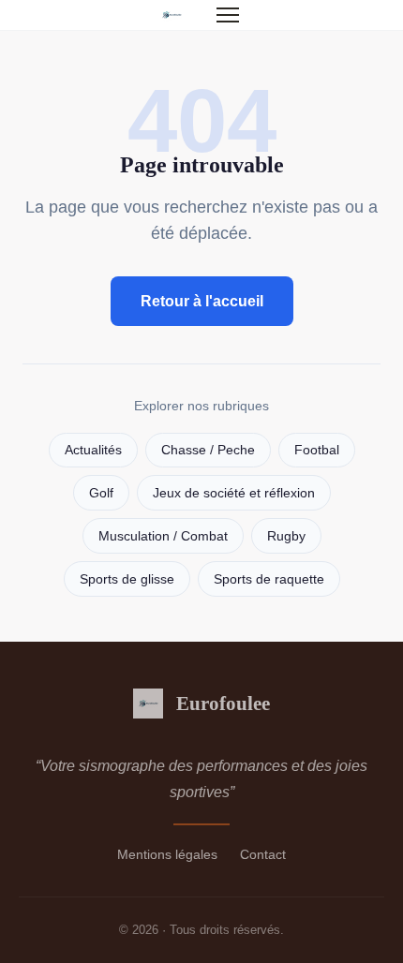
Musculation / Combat (163, 536)
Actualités (93, 450)
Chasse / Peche (208, 450)
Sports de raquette (269, 579)
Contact (263, 854)
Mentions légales (167, 854)
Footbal (316, 450)
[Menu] (227, 15)
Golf (101, 493)
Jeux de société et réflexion (234, 493)
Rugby (286, 536)
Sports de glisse (127, 579)
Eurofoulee (223, 703)
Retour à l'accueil (202, 301)
